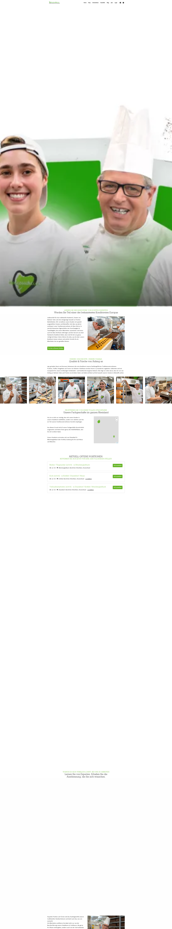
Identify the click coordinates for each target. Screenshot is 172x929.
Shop (89, 2)
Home (85, 2)
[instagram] (123, 2)
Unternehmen (95, 2)
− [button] (116, 420)
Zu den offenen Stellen (55, 348)
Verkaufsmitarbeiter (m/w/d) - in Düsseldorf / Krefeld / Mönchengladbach (78, 487)
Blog (108, 2)
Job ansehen (118, 465)
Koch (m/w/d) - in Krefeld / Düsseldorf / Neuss (67, 476)
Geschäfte (102, 2)
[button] (98, 422)
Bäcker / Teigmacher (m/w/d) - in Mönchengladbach (70, 465)
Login (116, 2)
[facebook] (120, 2)
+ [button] (116, 418)
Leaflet (117, 442)
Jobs (112, 2)
